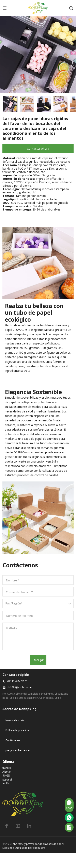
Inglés (6, 783)
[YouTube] (18, 826)
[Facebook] (6, 826)
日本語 (6, 775)
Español (7, 779)
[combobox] (5, 605)
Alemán (6, 771)
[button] (10, 104)
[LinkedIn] (29, 826)
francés (6, 768)
